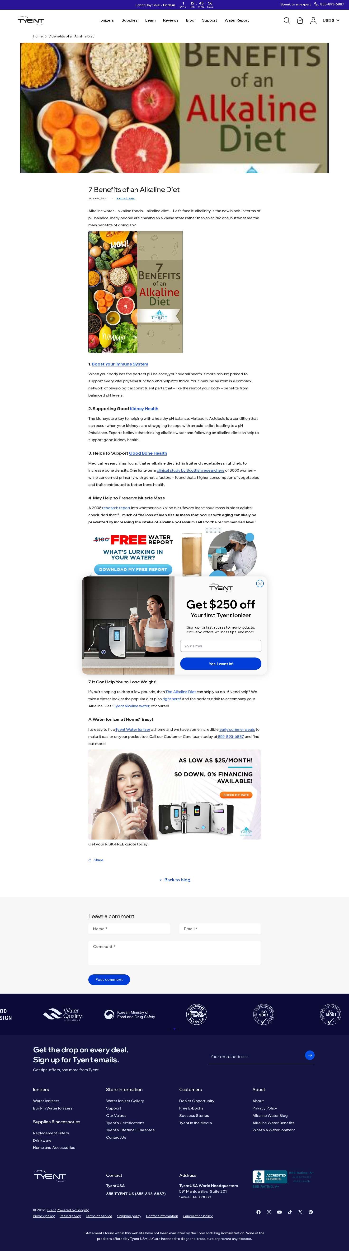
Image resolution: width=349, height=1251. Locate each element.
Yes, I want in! (221, 663)
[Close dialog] (260, 583)
